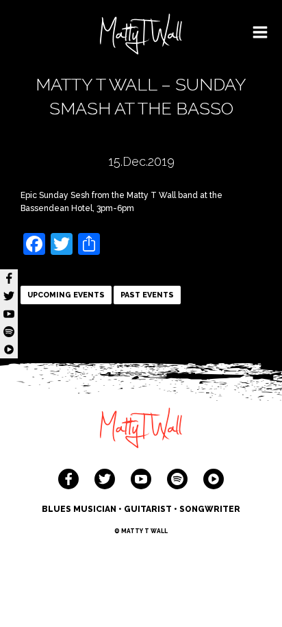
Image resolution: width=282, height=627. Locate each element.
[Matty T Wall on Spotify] (177, 479)
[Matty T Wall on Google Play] (213, 479)
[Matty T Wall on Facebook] (68, 479)
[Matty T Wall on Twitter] (104, 479)
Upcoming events (66, 295)
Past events (147, 295)
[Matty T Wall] (141, 36)
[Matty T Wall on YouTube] (141, 479)
